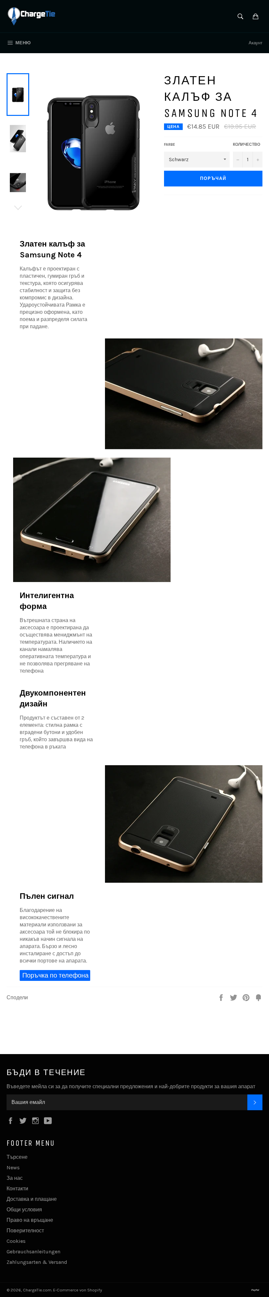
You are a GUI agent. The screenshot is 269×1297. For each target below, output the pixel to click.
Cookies (16, 1241)
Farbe (169, 144)
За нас (15, 1178)
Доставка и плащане (32, 1199)
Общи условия (24, 1209)
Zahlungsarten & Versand (37, 1262)
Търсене (17, 1157)
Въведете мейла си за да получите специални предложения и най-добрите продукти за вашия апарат (131, 1086)
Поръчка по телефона (55, 975)
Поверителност (25, 1230)
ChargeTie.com (37, 1289)
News (13, 1167)
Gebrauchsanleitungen (33, 1251)
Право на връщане (30, 1220)
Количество (246, 144)
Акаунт (255, 42)
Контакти (17, 1188)
